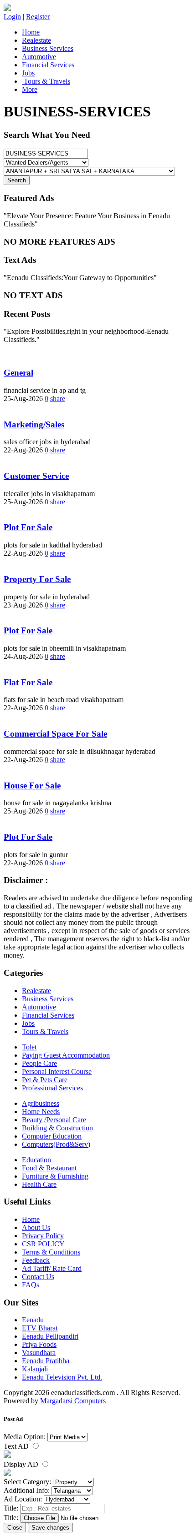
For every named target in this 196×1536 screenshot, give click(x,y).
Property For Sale (37, 579)
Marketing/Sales (34, 424)
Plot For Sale (28, 527)
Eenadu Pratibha (45, 1361)
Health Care (39, 1184)
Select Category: (27, 1482)
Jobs (28, 73)
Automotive (39, 56)
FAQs (30, 1285)
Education (36, 1160)
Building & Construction (57, 1128)
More (29, 89)
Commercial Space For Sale (55, 733)
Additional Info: (27, 1490)
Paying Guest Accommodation (66, 1055)
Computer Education (52, 1136)
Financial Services (48, 65)
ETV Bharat (39, 1328)
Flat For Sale (28, 682)
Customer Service (36, 476)
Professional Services (52, 1088)
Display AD (22, 1464)
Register (38, 16)
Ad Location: (23, 1499)
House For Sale (32, 785)
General (18, 372)
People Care (39, 1063)
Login (12, 16)
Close (14, 1527)
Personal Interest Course (57, 1071)
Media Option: (25, 1437)
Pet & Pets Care (44, 1080)
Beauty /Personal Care (54, 1120)
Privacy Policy (43, 1236)
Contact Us (38, 1276)
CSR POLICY (43, 1244)
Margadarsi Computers (73, 1401)
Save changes (50, 1527)
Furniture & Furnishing (55, 1176)
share (57, 398)
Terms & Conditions (51, 1252)
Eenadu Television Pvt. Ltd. (62, 1377)
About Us (36, 1227)
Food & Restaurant (49, 1168)
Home (31, 32)
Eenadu (33, 1320)
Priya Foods (39, 1344)
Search (16, 180)
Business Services (47, 48)
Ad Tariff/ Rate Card (52, 1268)
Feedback (36, 1260)
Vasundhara (39, 1352)
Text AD (17, 1446)
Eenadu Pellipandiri (50, 1336)
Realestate (36, 40)
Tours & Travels (46, 81)
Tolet (29, 1047)
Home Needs (41, 1111)
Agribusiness (40, 1103)
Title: (11, 1508)
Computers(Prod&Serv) (56, 1144)
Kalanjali (35, 1369)
